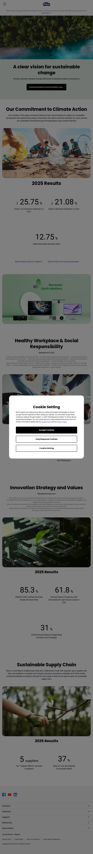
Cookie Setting (46, 448)
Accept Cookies (46, 430)
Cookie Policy (46, 422)
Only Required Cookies (46, 439)
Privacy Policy (62, 422)
